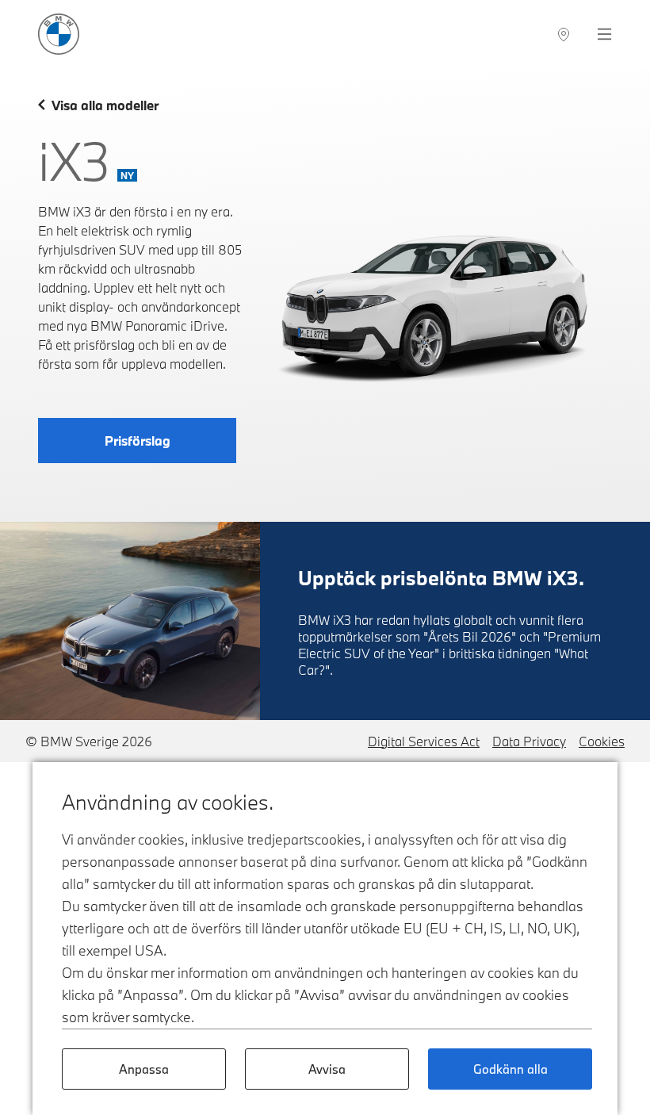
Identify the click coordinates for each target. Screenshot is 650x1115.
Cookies (602, 741)
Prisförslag (137, 440)
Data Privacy (529, 741)
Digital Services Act (424, 741)
